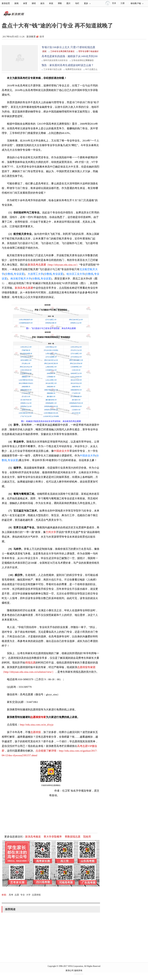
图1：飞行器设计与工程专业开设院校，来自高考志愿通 (51, 328)
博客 (60, 3)
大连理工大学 (35, 274)
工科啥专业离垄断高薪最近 (62, 51)
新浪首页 (6, 3)
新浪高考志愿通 (24, 287)
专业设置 (19, 274)
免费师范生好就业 (73, 69)
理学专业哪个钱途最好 (88, 51)
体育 (25, 3)
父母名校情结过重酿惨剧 (82, 60)
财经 (34, 3)
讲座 (44, 51)
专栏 (77, 3)
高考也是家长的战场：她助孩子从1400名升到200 (70, 56)
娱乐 (42, 3)
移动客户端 (136, 3)
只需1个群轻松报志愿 (82, 47)
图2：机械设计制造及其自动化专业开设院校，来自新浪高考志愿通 (51, 421)
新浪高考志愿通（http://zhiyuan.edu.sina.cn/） (53, 264)
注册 (123, 3)
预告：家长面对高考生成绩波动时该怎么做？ (68, 65)
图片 (68, 3)
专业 (22, 895)
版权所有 (78, 970)
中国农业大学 (61, 450)
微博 (41, 36)
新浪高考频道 (33, 836)
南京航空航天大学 (20, 278)
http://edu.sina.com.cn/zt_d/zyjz (36, 724)
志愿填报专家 (38, 717)
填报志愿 (30, 662)
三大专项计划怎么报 (52, 69)
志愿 (17, 895)
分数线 (9, 274)
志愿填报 (35, 732)
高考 (11, 895)
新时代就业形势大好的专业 (55, 60)
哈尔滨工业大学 (75, 274)
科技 (51, 3)
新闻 (16, 3)
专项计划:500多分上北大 (56, 47)
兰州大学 (51, 532)
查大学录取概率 (53, 836)
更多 (86, 3)
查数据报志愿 (72, 836)
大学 (28, 895)
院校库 (87, 836)
